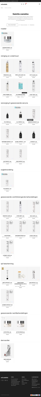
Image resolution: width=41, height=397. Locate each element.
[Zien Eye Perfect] (5, 185)
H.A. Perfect (20, 122)
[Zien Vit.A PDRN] (5, 118)
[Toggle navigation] (39, 4)
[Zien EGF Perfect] (5, 158)
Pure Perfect (20, 161)
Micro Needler (7, 359)
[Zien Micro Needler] (5, 356)
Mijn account (34, 379)
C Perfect (33, 141)
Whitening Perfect (7, 141)
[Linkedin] (2, 380)
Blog (23, 381)
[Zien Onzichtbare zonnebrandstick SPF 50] (18, 279)
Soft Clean (34, 75)
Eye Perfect (7, 188)
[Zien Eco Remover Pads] (18, 91)
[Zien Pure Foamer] (5, 91)
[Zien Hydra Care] (31, 232)
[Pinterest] (7, 380)
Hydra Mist (20, 216)
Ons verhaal (24, 379)
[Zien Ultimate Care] (5, 252)
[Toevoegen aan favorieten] (10, 44)
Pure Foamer (7, 94)
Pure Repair (7, 235)
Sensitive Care (7, 216)
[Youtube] (5, 380)
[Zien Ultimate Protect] (5, 301)
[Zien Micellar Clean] (18, 71)
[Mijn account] (23, 4)
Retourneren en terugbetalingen (35, 381)
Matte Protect (7, 282)
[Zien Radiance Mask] (5, 44)
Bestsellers (32, 24)
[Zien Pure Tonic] (31, 91)
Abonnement (13, 385)
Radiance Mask (7, 47)
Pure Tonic (33, 94)
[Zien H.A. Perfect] (18, 118)
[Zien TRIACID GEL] (5, 71)
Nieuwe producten (24, 24)
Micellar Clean (20, 75)
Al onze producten (14, 379)
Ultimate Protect (7, 304)
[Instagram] (3, 380)
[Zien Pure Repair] (5, 232)
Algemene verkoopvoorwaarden (36, 383)
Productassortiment (12, 24)
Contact (23, 384)
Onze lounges (24, 382)
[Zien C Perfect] (31, 138)
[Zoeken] (22, 4)
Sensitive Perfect (33, 122)
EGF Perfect (7, 161)
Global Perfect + (20, 141)
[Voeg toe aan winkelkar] (7, 44)
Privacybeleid (34, 385)
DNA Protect (33, 282)
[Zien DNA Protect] (31, 279)
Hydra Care (34, 235)
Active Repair (20, 332)
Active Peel (7, 332)
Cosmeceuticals (14, 380)
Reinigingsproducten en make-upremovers (15, 383)
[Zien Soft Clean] (31, 71)
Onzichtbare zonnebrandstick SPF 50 (20, 284)
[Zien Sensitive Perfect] (32, 118)
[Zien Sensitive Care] (5, 212)
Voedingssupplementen (15, 381)
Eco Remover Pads (20, 94)
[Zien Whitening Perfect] (5, 138)
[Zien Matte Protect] (5, 279)
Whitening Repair (20, 235)
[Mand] (25, 4)
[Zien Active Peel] (5, 328)
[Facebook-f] (1, 380)
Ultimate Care (7, 255)
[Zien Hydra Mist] (18, 212)
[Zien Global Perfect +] (18, 138)
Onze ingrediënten (25, 380)
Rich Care (33, 216)
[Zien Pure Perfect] (18, 158)
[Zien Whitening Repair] (18, 232)
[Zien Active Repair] (18, 328)
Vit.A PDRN (7, 122)
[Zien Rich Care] (31, 212)
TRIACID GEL (7, 75)
